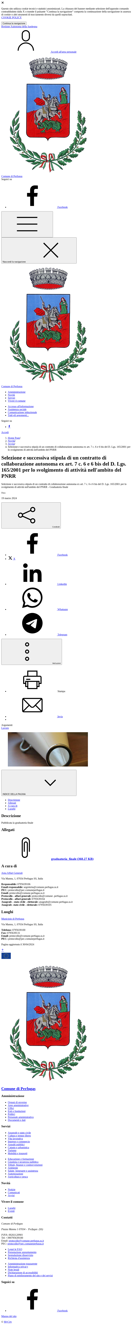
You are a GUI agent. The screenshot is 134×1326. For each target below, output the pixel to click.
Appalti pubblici (16, 1144)
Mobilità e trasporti (17, 1153)
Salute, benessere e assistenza (23, 1170)
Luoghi (11, 1208)
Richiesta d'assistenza (19, 1258)
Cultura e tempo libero (19, 1135)
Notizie (11, 1189)
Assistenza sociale (17, 409)
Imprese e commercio (19, 1141)
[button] (16, 392)
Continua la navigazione (14, 23)
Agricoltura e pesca (18, 1176)
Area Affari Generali (12, 873)
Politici (11, 1114)
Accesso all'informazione (21, 406)
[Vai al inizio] (2, 950)
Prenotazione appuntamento (22, 1252)
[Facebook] (9, 426)
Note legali (13, 1269)
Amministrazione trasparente (22, 1263)
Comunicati (14, 1192)
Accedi (5, 432)
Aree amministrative (18, 1105)
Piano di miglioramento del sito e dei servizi (30, 1275)
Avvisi (11, 443)
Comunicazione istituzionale (22, 412)
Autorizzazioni (15, 1173)
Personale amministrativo (21, 1117)
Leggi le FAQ (15, 1249)
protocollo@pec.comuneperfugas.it (26, 1243)
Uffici (11, 1108)
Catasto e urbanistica (18, 1147)
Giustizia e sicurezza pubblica (23, 1162)
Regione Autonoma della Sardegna (19, 26)
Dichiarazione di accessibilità (23, 1272)
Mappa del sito (9, 1316)
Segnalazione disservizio (20, 1255)
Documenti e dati (16, 1120)
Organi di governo (17, 1102)
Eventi (11, 1211)
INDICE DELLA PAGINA (14, 794)
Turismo (12, 1150)
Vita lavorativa (15, 1138)
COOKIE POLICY (11, 17)
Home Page (14, 438)
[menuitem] (38, 554)
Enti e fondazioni (16, 1111)
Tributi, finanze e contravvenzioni (25, 1164)
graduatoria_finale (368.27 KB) (72, 859)
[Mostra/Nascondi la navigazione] (27, 224)
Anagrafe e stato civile (19, 1132)
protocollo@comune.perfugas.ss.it (26, 1240)
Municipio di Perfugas (12, 918)
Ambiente (13, 1167)
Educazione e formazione (21, 1159)
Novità (11, 440)
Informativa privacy (18, 1266)
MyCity (8, 1321)
